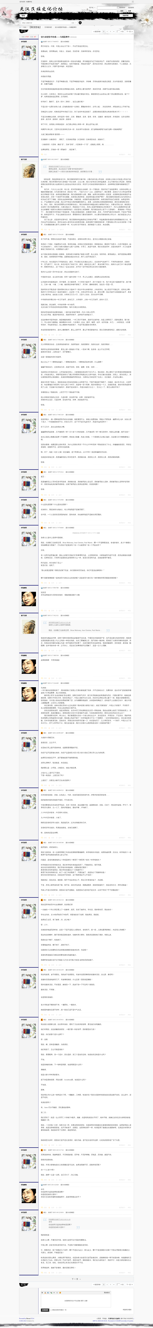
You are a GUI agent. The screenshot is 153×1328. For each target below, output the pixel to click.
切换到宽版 (132, 2)
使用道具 (122, 154)
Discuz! (28, 1318)
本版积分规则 (127, 1309)
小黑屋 (99, 1318)
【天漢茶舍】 (48, 27)
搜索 (72, 23)
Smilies (60, 1292)
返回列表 (98, 31)
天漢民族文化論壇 (20, 27)
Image (48, 1292)
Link (51, 1292)
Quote (54, 1292)
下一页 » (76, 1279)
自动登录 (122, 7)
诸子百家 (24, 159)
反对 (62, 229)
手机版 (104, 1318)
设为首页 (22, 2)
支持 (53, 229)
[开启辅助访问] (130, 2)
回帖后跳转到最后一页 (59, 1310)
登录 (82, 1301)
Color (45, 1292)
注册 (129, 11)
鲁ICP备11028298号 (127, 1318)
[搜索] (80, 22)
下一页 (128, 31)
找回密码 (131, 7)
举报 (129, 154)
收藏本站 (29, 2)
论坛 (23, 15)
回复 (45, 154)
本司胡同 (24, 41)
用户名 (91, 7)
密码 (90, 11)
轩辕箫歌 (24, 588)
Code (57, 1292)
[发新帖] (24, 31)
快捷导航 (125, 15)
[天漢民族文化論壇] (41, 12)
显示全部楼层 (65, 41)
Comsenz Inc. (30, 1321)
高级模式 (107, 1292)
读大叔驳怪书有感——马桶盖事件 (65, 27)
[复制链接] (73, 37)
